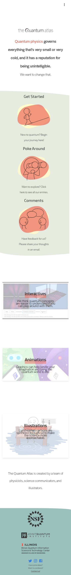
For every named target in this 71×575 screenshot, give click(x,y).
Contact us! (35, 571)
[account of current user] (64, 5)
